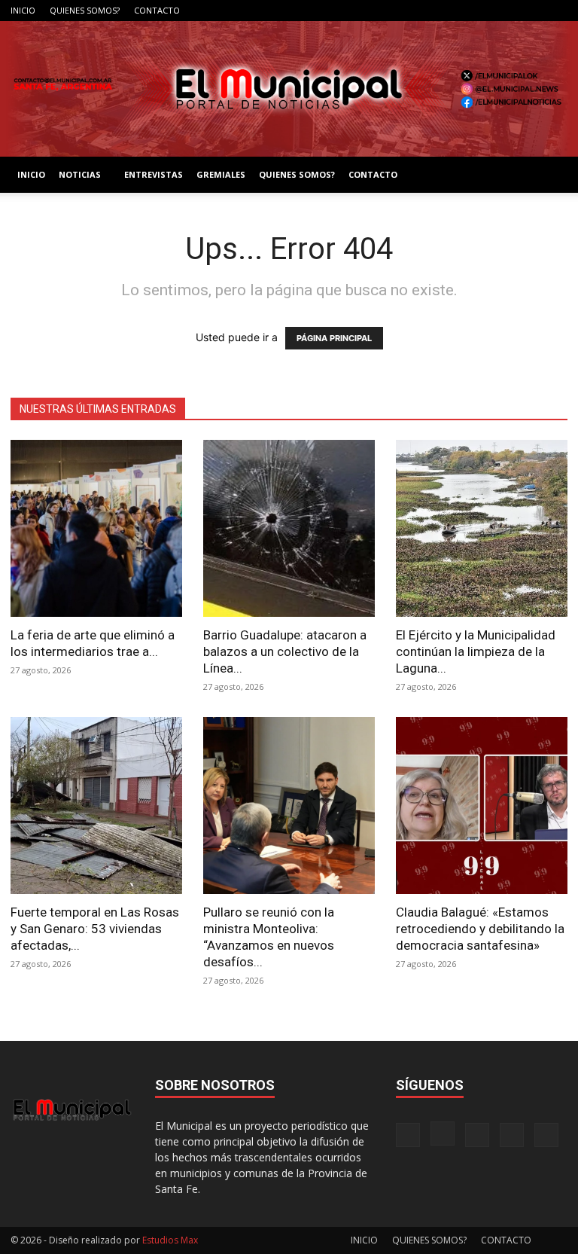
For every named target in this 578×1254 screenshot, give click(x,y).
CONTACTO (157, 10)
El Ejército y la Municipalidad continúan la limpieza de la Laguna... (475, 651)
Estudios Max (170, 1240)
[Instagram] (481, 10)
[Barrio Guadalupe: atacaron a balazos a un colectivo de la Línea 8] (289, 528)
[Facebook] (457, 10)
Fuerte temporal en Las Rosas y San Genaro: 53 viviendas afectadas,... (95, 929)
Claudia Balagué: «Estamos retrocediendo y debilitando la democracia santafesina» (480, 929)
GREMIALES (220, 174)
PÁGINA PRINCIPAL (334, 338)
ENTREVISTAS (153, 174)
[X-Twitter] (531, 10)
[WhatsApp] (556, 10)
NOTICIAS (80, 174)
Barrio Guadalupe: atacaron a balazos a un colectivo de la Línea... (285, 651)
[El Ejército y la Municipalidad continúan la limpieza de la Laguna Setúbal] (481, 528)
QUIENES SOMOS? (85, 10)
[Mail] (506, 10)
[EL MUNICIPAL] (289, 89)
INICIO (23, 10)
